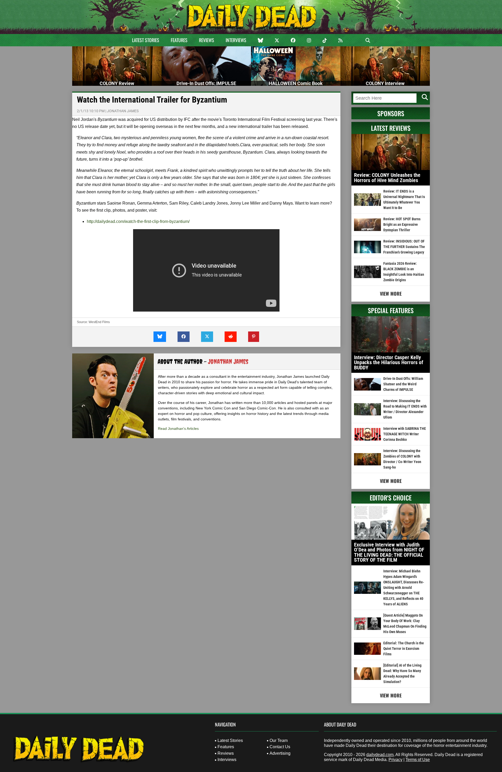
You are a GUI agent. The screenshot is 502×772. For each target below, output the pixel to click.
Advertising (280, 753)
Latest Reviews (390, 128)
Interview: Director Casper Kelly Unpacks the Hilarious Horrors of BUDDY (388, 362)
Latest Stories (145, 40)
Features (179, 40)
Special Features (391, 310)
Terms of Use (418, 759)
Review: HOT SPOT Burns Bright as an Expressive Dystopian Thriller (401, 224)
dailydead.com (379, 754)
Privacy (395, 759)
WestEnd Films (99, 322)
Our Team (279, 740)
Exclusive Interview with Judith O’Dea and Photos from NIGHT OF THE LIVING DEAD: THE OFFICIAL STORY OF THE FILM (389, 552)
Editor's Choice (391, 497)
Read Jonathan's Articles (178, 428)
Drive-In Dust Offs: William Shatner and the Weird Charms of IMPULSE (403, 384)
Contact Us (280, 747)
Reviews (206, 40)
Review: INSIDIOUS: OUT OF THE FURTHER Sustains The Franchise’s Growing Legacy (404, 246)
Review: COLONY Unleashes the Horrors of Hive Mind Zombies (387, 177)
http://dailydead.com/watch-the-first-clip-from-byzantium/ (138, 221)
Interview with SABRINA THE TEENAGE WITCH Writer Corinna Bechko (404, 434)
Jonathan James (123, 111)
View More (391, 293)
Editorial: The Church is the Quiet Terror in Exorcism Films (403, 648)
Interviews (236, 40)
